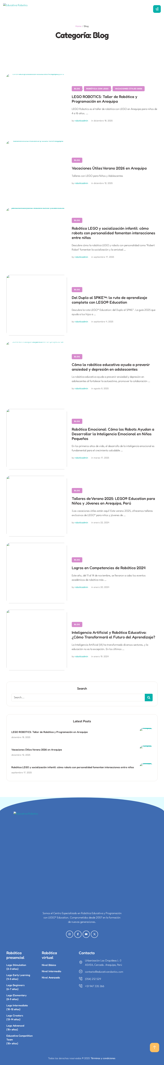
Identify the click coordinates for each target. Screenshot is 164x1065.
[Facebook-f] (78, 934)
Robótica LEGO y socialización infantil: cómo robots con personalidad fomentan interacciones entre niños (113, 233)
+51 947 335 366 (94, 986)
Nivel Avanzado (51, 977)
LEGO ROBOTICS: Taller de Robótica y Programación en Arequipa (104, 99)
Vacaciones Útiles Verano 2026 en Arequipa (109, 168)
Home (78, 26)
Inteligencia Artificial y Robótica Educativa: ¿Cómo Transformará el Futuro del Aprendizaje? (113, 634)
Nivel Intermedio (51, 971)
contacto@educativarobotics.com (104, 972)
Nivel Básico (49, 965)
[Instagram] (69, 934)
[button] (154, 1047)
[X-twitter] (94, 934)
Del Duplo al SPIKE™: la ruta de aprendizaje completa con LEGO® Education (109, 300)
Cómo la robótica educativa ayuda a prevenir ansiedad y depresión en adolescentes (111, 367)
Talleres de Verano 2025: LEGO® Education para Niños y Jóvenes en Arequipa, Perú (113, 500)
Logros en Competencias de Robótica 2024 (108, 567)
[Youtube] (86, 934)
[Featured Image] (36, 104)
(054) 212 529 (93, 979)
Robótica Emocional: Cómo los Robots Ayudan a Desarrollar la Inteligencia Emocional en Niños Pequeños (113, 434)
